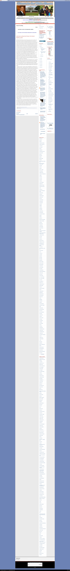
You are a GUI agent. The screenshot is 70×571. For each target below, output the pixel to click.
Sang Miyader (40, 299)
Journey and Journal (41, 491)
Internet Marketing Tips (41, 482)
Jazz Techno (40, 236)
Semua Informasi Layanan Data (42, 528)
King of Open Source (41, 240)
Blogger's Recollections (41, 397)
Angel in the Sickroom (41, 375)
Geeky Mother (40, 209)
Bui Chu (40, 407)
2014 (40, 58)
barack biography (50, 66)
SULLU (40, 534)
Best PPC (40, 388)
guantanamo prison (51, 82)
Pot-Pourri (40, 289)
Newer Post (17, 113)
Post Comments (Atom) (21, 114)
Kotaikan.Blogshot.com (41, 243)
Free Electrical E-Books (41, 461)
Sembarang (40, 302)
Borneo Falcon (40, 404)
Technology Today (41, 330)
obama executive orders (51, 94)
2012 (40, 61)
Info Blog (40, 229)
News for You (40, 505)
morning (40, 501)
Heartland (40, 479)
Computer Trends (41, 418)
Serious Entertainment (41, 303)
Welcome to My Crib (41, 553)
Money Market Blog (41, 264)
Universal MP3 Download (41, 547)
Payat (40, 512)
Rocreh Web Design (41, 295)
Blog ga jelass (40, 155)
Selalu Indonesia (41, 527)
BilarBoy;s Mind (40, 389)
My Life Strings (40, 268)
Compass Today (41, 415)
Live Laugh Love (41, 495)
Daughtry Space (41, 183)
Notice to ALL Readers (41, 26)
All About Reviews (41, 364)
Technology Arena (41, 327)
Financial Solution (41, 201)
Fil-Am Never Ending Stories (42, 449)
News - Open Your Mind (41, 278)
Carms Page (40, 165)
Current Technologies (41, 182)
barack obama (50, 67)
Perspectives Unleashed (41, 288)
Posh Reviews (40, 517)
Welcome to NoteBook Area (42, 344)
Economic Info (40, 189)
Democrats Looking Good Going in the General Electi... (43, 52)
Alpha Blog (40, 141)
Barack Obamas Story (41, 385)
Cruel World (40, 428)
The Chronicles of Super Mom (42, 334)
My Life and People (41, 267)
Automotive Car (40, 382)
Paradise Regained (41, 285)
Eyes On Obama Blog (42, 92)
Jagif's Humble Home (41, 487)
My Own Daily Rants (42, 116)
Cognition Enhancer (41, 172)
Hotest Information (41, 226)
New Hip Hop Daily (41, 275)
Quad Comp (40, 520)
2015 (40, 46)
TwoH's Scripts (40, 546)
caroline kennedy (50, 72)
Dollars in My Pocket (41, 432)
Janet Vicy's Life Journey (41, 488)
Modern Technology (41, 261)
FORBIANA (40, 205)
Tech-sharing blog (41, 323)
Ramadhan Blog (40, 292)
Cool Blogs (40, 175)
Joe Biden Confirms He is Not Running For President (43, 49)
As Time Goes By (41, 381)
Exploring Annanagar (41, 446)
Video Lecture (40, 341)
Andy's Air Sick (40, 374)
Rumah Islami (40, 524)
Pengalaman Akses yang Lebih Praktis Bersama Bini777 (42, 81)
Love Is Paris (40, 254)
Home (27, 113)
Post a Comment (18, 112)
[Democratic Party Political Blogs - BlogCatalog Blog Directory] (50, 124)
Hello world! (41, 88)
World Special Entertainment (42, 351)
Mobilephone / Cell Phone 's (42, 498)
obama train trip (50, 98)
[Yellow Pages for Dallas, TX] (50, 39)
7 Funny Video (40, 361)
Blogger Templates (41, 158)
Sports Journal (40, 310)
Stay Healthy (40, 313)
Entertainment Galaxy (41, 195)
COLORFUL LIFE (42, 122)
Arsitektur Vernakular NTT (42, 144)
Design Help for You (41, 429)
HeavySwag (40, 222)
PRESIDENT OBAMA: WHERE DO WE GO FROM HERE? (44, 101)
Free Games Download (41, 465)
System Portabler (41, 535)
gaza (49, 79)
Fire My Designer (41, 202)
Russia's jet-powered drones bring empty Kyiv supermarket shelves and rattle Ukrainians (42, 73)
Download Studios (41, 435)
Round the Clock (41, 296)
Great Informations (41, 212)
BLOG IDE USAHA (41, 394)
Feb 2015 (42, 56)
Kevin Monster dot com (41, 494)
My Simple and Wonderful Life (42, 271)
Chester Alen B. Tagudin (41, 414)
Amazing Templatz (41, 368)
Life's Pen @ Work (41, 250)
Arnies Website (40, 378)
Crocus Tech (40, 179)
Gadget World (40, 208)
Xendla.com (40, 554)
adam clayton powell (51, 63)
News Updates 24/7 (41, 281)
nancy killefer (50, 91)
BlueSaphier (40, 401)
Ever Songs (40, 198)
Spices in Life (40, 531)
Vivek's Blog (40, 550)
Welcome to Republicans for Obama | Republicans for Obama (43, 108)
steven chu (50, 106)
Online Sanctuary (41, 508)
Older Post (36, 113)
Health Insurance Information (42, 219)
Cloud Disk (40, 168)
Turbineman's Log (41, 337)
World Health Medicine (41, 348)
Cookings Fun (40, 422)
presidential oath (50, 101)
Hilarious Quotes (41, 223)
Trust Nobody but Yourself (42, 543)
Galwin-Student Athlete (41, 472)
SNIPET (40, 306)
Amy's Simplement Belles (41, 371)
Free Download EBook (41, 458)
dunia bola (40, 436)
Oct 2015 (42, 47)
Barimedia (40, 148)
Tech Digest (40, 316)
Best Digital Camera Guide (42, 151)
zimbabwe (50, 111)
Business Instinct (41, 408)
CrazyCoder (40, 176)
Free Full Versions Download (42, 462)
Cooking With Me (41, 421)
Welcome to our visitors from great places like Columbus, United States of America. (50, 43)
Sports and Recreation (41, 309)
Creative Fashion (41, 425)
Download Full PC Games (41, 186)
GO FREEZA (40, 475)
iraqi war (50, 87)
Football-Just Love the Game (42, 453)
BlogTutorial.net (40, 400)
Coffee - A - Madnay (41, 169)
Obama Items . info (41, 282)
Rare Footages (40, 521)
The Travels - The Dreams (42, 538)
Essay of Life (40, 441)
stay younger (50, 28)
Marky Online (40, 257)
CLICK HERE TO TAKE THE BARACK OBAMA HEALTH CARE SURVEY (27, 32)
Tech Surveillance (41, 320)
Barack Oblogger (17, 559)
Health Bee (40, 215)
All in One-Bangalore (41, 367)
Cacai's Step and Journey (41, 411)
